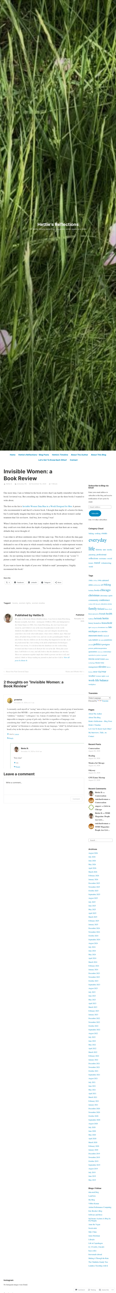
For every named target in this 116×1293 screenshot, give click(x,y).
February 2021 (93, 1101)
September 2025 (94, 894)
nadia (90, 640)
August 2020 (93, 1123)
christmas (94, 595)
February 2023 (93, 1011)
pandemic (108, 639)
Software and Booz (95, 1214)
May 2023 (92, 999)
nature (95, 639)
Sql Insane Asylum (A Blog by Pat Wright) (99, 1219)
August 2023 (93, 988)
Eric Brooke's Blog (95, 1211)
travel (97, 562)
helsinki (98, 618)
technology (91, 663)
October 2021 (93, 1071)
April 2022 (92, 1048)
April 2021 (92, 1093)
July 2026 (91, 857)
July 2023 (91, 992)
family (92, 608)
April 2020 (92, 1138)
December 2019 (94, 1153)
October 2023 (93, 981)
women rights (25, 603)
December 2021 (94, 1063)
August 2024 (93, 943)
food (110, 609)
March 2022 (92, 1052)
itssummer (101, 627)
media (109, 549)
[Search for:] (100, 840)
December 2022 (94, 1018)
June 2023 (92, 996)
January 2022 (93, 1059)
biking (107, 584)
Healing (91, 755)
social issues (100, 658)
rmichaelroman (101, 799)
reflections (93, 558)
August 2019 (93, 1168)
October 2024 (93, 935)
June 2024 (92, 950)
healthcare (91, 619)
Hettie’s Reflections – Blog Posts (33, 455)
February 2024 (93, 966)
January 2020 (93, 1150)
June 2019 (92, 1176)
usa (108, 667)
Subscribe (95, 513)
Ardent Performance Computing (99, 1207)
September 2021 (94, 1074)
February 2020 (93, 1146)
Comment (76, 799)
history (99, 549)
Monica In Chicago (96, 762)
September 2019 (94, 1165)
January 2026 (93, 879)
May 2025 (92, 909)
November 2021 (94, 1067)
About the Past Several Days (15, 672)
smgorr (98, 806)
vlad (100, 671)
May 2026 (92, 864)
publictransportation (100, 648)
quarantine (92, 651)
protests (90, 648)
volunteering (106, 562)
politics (97, 644)
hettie (106, 618)
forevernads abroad (95, 1254)
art (102, 584)
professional (101, 554)
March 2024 (92, 962)
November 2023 (94, 977)
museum (92, 635)
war (104, 671)
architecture (96, 585)
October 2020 (93, 1116)
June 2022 (92, 1041)
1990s (99, 580)
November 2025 (94, 887)
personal (90, 644)
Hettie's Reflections (58, 224)
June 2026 (92, 860)
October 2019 (93, 1161)
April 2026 (92, 868)
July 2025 (91, 902)
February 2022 (93, 1056)
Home (12, 455)
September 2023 (94, 984)
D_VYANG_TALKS (96, 1247)
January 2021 (93, 1105)
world (91, 566)
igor (89, 627)
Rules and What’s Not (74, 672)
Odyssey (91, 770)
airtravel (105, 580)
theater (97, 662)
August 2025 (93, 898)
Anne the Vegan (94, 1224)
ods (99, 640)
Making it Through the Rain (98, 1258)
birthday (91, 590)
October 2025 (93, 890)
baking (91, 533)
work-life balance (98, 680)
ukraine (102, 666)
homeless (97, 623)
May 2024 (92, 954)
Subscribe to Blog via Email (98, 487)
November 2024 (94, 932)
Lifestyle (91, 1239)
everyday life (22, 484)
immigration (95, 627)
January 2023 (93, 1014)
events (104, 533)
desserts (98, 604)
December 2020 (94, 1108)
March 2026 (92, 872)
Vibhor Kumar (93, 1203)
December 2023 (94, 973)
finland (100, 608)
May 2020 (92, 1135)
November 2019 (94, 1157)
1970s (95, 580)
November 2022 (94, 1022)
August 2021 (93, 1078)
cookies (90, 604)
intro (104, 549)
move (99, 631)
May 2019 (92, 1180)
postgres (106, 644)
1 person (16, 734)
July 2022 (91, 1037)
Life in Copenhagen (95, 1243)
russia (91, 658)
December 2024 (94, 928)
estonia (109, 604)
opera (102, 640)
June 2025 (92, 905)
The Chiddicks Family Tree (98, 1262)
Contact (74, 460)
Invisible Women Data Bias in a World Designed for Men (47, 506)
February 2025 (93, 920)
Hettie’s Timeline (60, 455)
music (100, 635)
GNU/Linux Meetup (96, 777)
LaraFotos (92, 1196)
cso (94, 603)
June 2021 (92, 1086)
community (93, 600)
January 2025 (93, 924)
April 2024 (92, 958)
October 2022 (93, 1026)
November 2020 (94, 1112)
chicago (105, 590)
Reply (11, 738)
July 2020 (91, 1127)
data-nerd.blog (93, 1192)
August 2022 (93, 1033)
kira (107, 627)
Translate (105, 701)
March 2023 (92, 1007)
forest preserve (93, 614)
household (107, 622)
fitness (107, 609)
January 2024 (93, 969)
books (15, 603)
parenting (92, 554)
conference (104, 600)
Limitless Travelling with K (98, 1265)
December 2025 (94, 883)
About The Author (79, 455)
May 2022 (92, 1044)
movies (104, 631)
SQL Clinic (92, 1232)
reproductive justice (94, 655)
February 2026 (93, 875)
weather (91, 675)
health (109, 613)
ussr (95, 671)
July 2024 (91, 947)
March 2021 (92, 1097)
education (104, 604)
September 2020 (94, 1120)
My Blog (91, 1199)
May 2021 (92, 1089)
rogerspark (104, 655)
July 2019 (91, 1172)
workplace (92, 684)
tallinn (107, 659)
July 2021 (91, 1082)
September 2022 (94, 1029)
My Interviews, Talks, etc (97, 732)
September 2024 (94, 939)
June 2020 (92, 1131)
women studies (38, 603)
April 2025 (92, 913)
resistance (102, 558)
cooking (98, 533)
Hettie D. (9, 484)
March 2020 (92, 1142)
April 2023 (92, 1003)
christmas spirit (106, 595)
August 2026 (93, 853)
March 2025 (92, 917)
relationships (107, 652)
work (107, 676)
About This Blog (98, 455)
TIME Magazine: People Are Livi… (102, 816)
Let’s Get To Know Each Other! (52, 460)
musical (106, 636)
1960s (90, 580)
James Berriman (94, 1235)
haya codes (92, 1250)
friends (102, 613)
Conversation (94, 748)
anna (90, 584)
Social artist (92, 1228)
